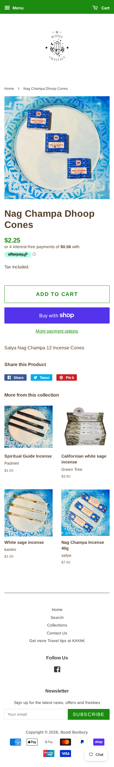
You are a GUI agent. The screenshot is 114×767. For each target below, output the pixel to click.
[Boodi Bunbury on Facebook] (57, 670)
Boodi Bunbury (74, 732)
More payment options (57, 331)
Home (9, 89)
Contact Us (57, 633)
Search (57, 617)
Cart (105, 8)
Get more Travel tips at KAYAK (57, 641)
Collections (57, 625)
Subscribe (89, 714)
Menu (17, 8)
